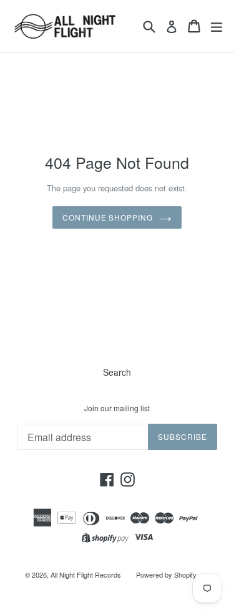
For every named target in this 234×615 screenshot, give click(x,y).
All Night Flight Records (86, 574)
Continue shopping (107, 217)
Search (117, 372)
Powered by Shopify (166, 574)
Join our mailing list (117, 408)
